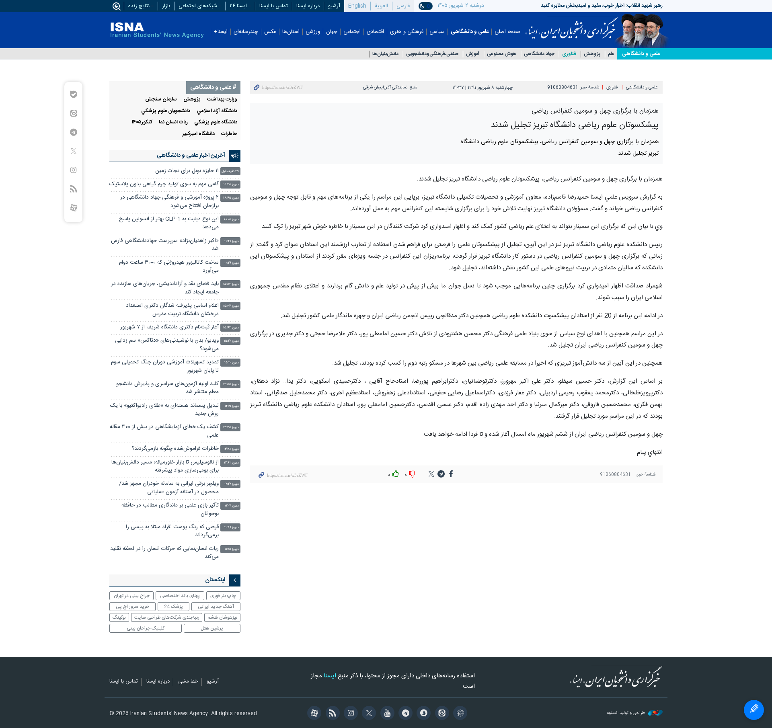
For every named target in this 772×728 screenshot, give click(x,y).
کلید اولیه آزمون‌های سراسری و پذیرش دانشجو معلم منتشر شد (167, 388)
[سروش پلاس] (422, 714)
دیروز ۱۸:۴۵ (231, 198)
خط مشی (188, 682)
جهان (331, 32)
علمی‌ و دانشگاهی (641, 53)
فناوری (569, 54)
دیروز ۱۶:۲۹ (231, 263)
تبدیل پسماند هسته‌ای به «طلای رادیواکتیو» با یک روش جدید (164, 410)
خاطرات (229, 134)
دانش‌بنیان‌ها (385, 54)
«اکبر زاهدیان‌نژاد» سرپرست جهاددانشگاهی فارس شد (165, 245)
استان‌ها (291, 32)
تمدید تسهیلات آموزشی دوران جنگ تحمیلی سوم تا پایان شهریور (165, 366)
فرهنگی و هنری (406, 32)
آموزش (472, 54)
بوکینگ (119, 617)
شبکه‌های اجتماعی (198, 6)
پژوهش (592, 54)
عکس (270, 32)
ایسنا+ (221, 32)
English (357, 6)
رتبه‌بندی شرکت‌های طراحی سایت (166, 617)
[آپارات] (313, 714)
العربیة (381, 6)
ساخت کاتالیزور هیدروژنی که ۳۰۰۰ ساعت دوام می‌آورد (169, 266)
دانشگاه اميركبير (198, 134)
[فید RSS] (331, 714)
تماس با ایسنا (273, 6)
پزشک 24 (173, 607)
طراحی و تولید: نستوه (626, 713)
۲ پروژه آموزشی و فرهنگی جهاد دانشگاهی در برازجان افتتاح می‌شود (169, 201)
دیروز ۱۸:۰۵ (231, 219)
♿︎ (754, 710)
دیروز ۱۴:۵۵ (231, 384)
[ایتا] (440, 714)
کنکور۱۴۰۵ (142, 122)
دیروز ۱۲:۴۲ (231, 463)
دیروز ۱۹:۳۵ (231, 184)
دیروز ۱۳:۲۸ (231, 449)
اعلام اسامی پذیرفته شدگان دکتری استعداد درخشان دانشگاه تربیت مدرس (172, 309)
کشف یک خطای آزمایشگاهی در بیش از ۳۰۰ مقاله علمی (164, 431)
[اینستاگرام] (349, 714)
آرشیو (334, 6)
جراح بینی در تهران (132, 596)
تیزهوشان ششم (222, 617)
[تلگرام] (404, 714)
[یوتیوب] (386, 714)
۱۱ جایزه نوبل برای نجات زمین (187, 171)
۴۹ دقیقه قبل (230, 171)
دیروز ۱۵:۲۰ (231, 362)
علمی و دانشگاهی (470, 32)
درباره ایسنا (308, 6)
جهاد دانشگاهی (539, 54)
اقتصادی (375, 32)
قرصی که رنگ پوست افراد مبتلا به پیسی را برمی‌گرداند (172, 531)
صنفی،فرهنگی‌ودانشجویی (432, 54)
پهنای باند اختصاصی (180, 596)
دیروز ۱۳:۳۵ (231, 427)
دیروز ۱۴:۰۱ (232, 406)
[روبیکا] (459, 714)
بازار (166, 6)
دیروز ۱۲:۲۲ (231, 484)
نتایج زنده (139, 6)
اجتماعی (352, 32)
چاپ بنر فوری (223, 596)
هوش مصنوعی (501, 54)
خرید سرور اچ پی (132, 607)
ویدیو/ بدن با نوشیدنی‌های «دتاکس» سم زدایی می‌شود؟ (167, 344)
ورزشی (313, 32)
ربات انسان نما (173, 122)
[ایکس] (367, 714)
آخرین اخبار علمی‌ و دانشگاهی (191, 155)
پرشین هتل (212, 628)
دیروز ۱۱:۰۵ (232, 549)
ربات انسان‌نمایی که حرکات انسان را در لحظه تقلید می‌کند (164, 553)
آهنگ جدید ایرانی (216, 607)
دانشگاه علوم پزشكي (215, 122)
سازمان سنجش (161, 99)
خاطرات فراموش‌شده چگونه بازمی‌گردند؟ (175, 449)
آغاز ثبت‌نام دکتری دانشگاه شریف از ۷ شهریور (169, 327)
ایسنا (571, 25)
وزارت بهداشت (222, 99)
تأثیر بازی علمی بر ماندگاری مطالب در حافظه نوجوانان (170, 509)
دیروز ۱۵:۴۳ (231, 306)
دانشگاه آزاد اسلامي (217, 111)
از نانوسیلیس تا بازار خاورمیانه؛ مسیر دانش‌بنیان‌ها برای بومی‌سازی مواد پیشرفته (165, 466)
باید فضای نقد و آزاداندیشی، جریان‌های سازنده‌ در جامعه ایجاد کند (165, 288)
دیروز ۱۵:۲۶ (231, 341)
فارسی (403, 6)
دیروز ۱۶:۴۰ (231, 241)
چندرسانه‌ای (246, 32)
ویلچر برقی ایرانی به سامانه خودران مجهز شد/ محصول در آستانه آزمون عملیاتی (169, 488)
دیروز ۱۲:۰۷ (232, 506)
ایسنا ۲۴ (238, 6)
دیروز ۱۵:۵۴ (231, 284)
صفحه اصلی (507, 32)
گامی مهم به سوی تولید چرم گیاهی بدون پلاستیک (164, 184)
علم (611, 54)
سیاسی (437, 32)
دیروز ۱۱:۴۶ (231, 527)
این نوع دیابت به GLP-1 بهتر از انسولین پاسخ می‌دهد (169, 223)
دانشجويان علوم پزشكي (165, 111)
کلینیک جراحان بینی (145, 628)
